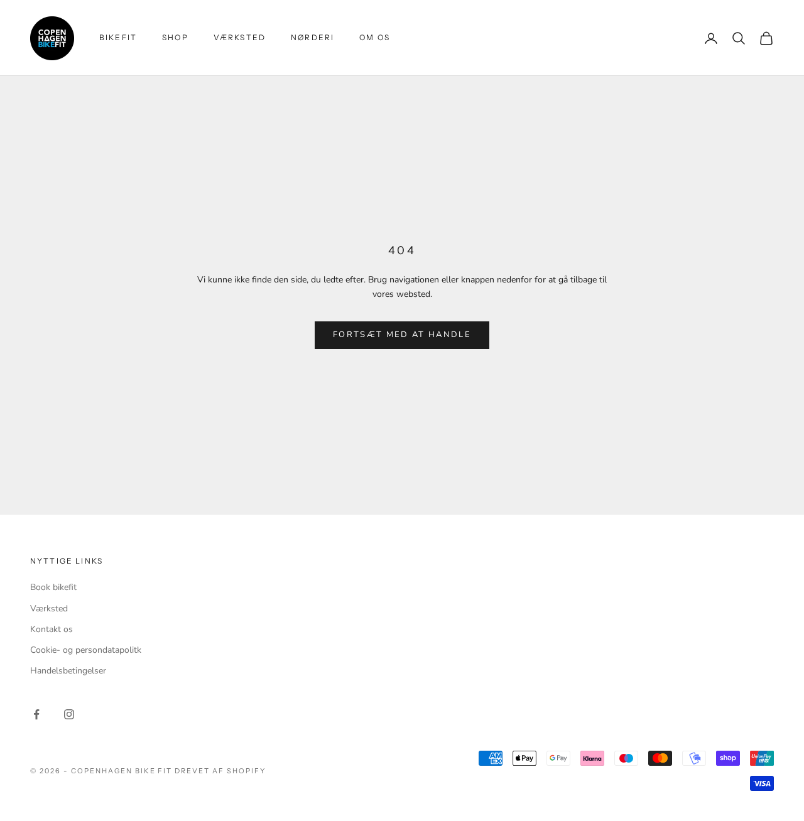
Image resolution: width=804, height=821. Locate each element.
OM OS (374, 37)
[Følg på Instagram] (69, 714)
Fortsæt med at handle (402, 334)
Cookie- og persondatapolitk (85, 650)
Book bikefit (53, 587)
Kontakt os (51, 629)
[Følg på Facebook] (36, 714)
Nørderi (312, 37)
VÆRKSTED (240, 37)
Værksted (49, 608)
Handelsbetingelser (68, 671)
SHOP (175, 37)
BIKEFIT (118, 37)
